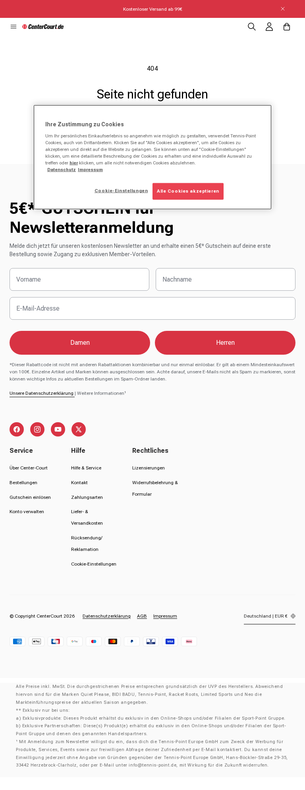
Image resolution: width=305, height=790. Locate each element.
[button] (13, 26)
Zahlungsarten (87, 497)
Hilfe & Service (86, 468)
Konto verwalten (27, 511)
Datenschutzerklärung (107, 616)
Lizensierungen (148, 468)
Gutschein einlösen (30, 497)
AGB (142, 616)
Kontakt (79, 482)
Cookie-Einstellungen (93, 564)
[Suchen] (252, 26)
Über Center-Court (29, 468)
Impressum (165, 616)
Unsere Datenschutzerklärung (42, 393)
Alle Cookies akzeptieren (188, 191)
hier (73, 163)
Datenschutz (61, 169)
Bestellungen (23, 482)
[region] (152, 157)
